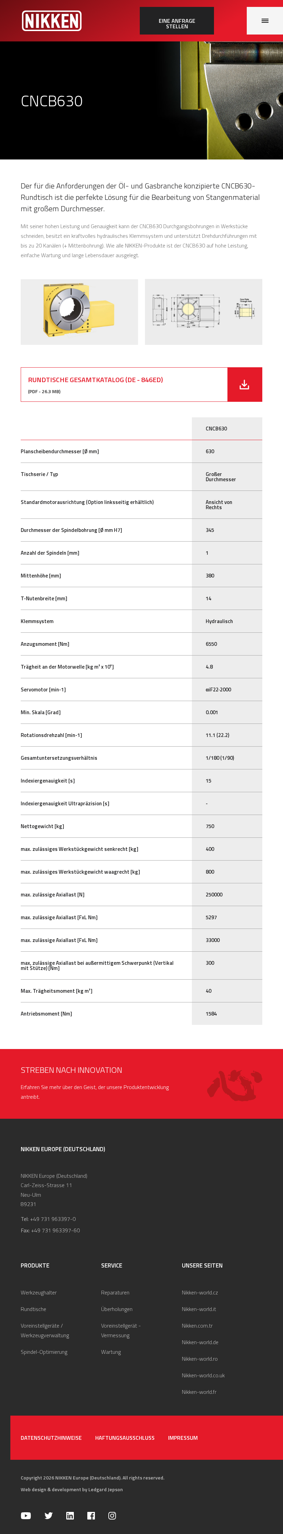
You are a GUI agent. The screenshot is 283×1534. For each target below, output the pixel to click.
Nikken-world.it (199, 1309)
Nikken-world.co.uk (203, 1375)
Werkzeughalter (39, 1292)
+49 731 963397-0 (53, 1219)
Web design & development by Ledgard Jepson (72, 1489)
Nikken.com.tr (197, 1325)
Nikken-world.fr (199, 1392)
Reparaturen (115, 1292)
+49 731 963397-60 (55, 1230)
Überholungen (117, 1309)
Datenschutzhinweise (51, 1438)
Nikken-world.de (200, 1342)
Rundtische (33, 1309)
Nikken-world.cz (200, 1292)
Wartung (111, 1352)
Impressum (183, 1438)
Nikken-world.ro (200, 1359)
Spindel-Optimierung (44, 1352)
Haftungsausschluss (125, 1438)
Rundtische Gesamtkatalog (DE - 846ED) (95, 379)
